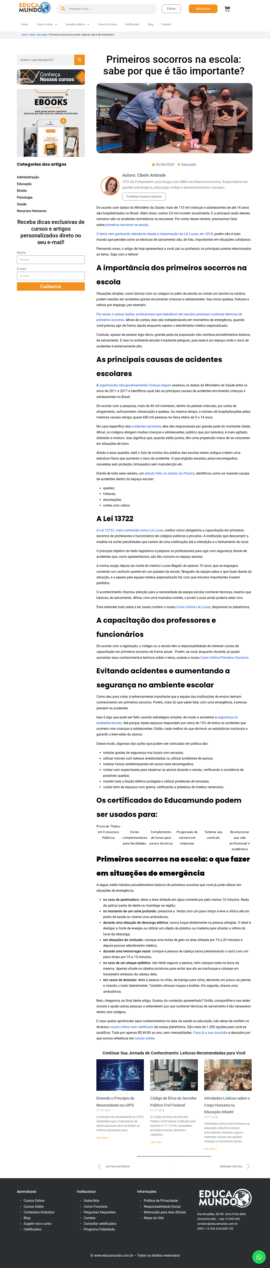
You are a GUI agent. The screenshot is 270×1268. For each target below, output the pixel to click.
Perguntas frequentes (100, 1212)
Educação (42, 34)
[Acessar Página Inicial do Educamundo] (35, 7)
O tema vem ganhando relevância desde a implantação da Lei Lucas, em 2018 (154, 234)
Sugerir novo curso (37, 1224)
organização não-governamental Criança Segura (135, 385)
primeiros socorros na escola (126, 225)
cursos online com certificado (131, 1027)
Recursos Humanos (31, 211)
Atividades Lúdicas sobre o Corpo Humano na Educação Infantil (227, 1105)
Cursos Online (34, 1201)
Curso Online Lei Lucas (193, 607)
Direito (22, 191)
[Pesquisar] (79, 60)
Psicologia (24, 197)
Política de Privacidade (161, 1201)
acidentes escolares (146, 426)
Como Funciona (107, 24)
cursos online (145, 1038)
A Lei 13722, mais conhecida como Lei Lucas (130, 530)
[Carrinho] (227, 9)
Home (24, 24)
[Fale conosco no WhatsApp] (259, 1257)
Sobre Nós (91, 1201)
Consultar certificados (100, 1224)
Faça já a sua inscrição (210, 1033)
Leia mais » (102, 1137)
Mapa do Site (154, 1218)
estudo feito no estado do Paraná (169, 473)
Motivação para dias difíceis (165, 1212)
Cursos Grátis (34, 1207)
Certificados (132, 24)
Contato (166, 24)
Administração (28, 177)
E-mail (21, 269)
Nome (21, 253)
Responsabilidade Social (162, 1207)
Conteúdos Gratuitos (39, 1212)
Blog (150, 24)
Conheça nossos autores (144, 196)
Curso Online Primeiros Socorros (224, 658)
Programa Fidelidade (99, 1229)
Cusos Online (45, 24)
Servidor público (75, 24)
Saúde (22, 204)
